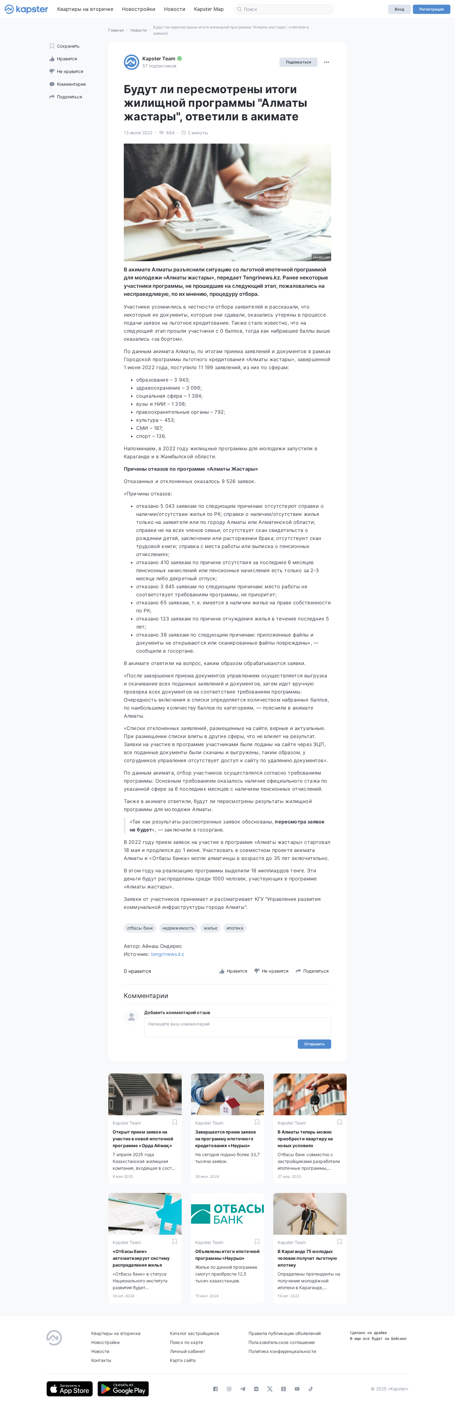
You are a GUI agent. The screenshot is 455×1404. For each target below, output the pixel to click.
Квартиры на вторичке (85, 9)
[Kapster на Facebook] (215, 1389)
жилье (210, 928)
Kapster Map (209, 9)
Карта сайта (183, 1360)
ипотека (235, 928)
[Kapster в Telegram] (243, 1389)
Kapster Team (158, 58)
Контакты (101, 1360)
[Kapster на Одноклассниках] (283, 1389)
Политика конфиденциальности (282, 1351)
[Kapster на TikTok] (311, 1389)
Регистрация (431, 9)
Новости (174, 9)
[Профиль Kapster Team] (131, 62)
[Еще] (326, 62)
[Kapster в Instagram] (229, 1389)
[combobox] (283, 9)
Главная (116, 30)
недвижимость (178, 928)
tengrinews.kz (167, 954)
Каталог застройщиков (194, 1333)
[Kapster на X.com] (270, 1389)
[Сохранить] (174, 1122)
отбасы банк (140, 928)
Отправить (314, 1044)
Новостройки (138, 9)
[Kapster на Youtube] (297, 1389)
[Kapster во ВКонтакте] (256, 1389)
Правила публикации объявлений (285, 1333)
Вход (399, 9)
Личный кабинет (187, 1351)
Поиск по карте (186, 1342)
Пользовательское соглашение (282, 1342)
